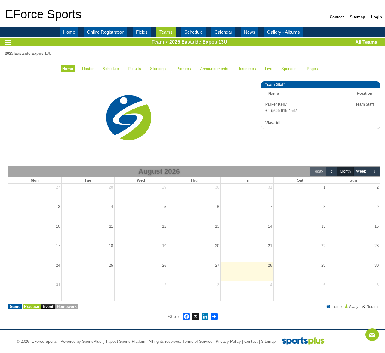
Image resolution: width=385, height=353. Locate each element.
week (361, 171)
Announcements (214, 68)
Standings (159, 68)
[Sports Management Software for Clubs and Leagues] (301, 341)
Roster (88, 68)
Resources (246, 68)
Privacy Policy (228, 341)
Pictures (184, 68)
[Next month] (374, 171)
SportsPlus (91, 341)
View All (273, 123)
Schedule (111, 68)
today (318, 171)
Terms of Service (197, 341)
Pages (312, 68)
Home (67, 68)
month (345, 171)
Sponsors (289, 68)
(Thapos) (110, 341)
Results (134, 68)
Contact (251, 341)
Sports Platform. (133, 341)
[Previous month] (331, 171)
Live (268, 68)
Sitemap (268, 341)
